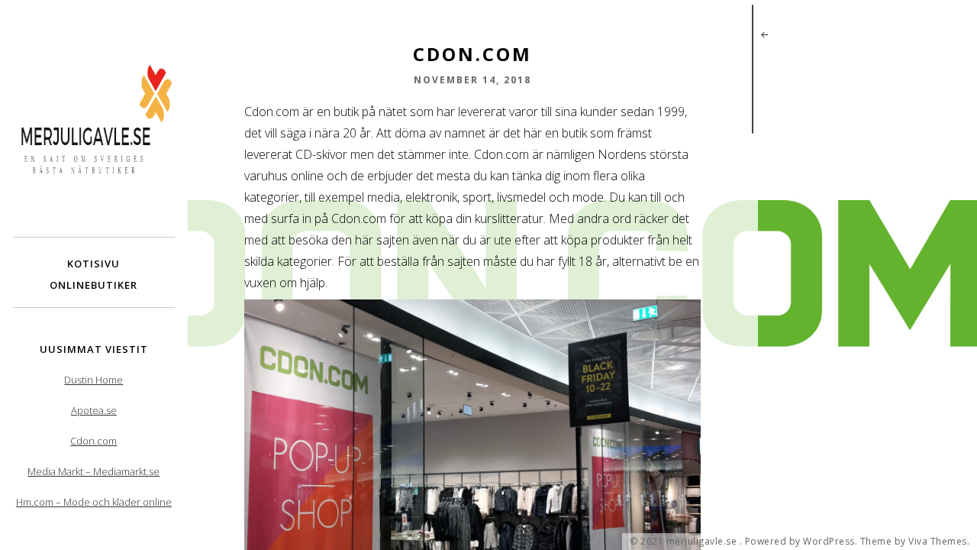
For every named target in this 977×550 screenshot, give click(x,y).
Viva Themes (937, 541)
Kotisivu (93, 263)
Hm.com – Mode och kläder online (94, 502)
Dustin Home (93, 380)
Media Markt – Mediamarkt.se (93, 471)
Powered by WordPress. (801, 541)
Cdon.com (93, 441)
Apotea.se (94, 410)
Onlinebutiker (93, 285)
